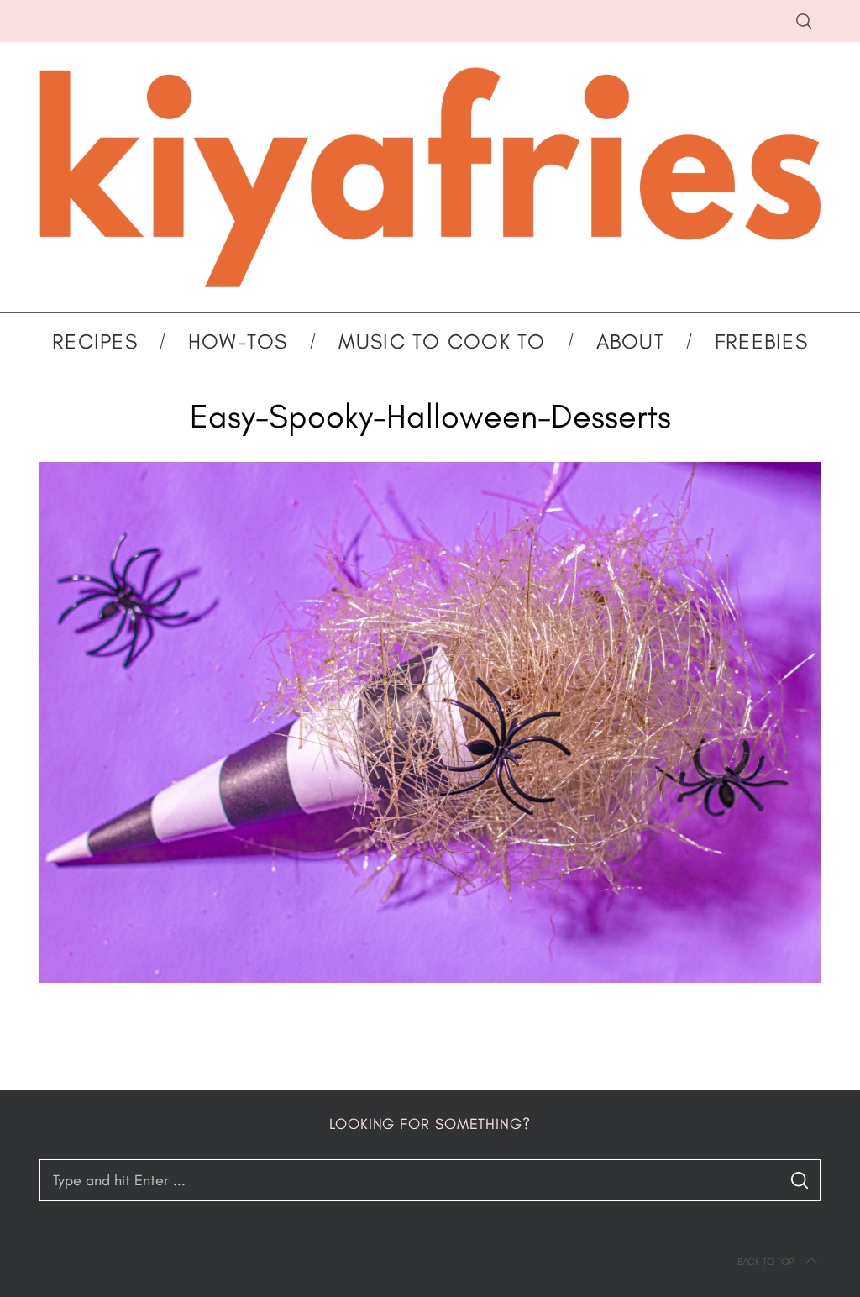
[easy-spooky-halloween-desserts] (430, 978)
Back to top (765, 1262)
